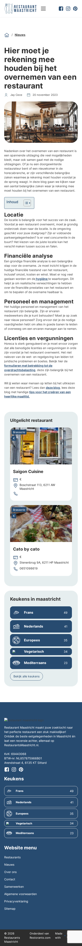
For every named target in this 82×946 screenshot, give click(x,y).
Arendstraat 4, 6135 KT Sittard (25, 762)
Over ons (10, 872)
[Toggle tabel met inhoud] (25, 203)
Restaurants (12, 857)
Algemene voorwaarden (20, 894)
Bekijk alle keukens (26, 676)
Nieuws (20, 34)
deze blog (53, 387)
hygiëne (41, 279)
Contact (9, 879)
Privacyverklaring (16, 901)
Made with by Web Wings (66, 935)
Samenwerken (14, 886)
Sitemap (10, 908)
